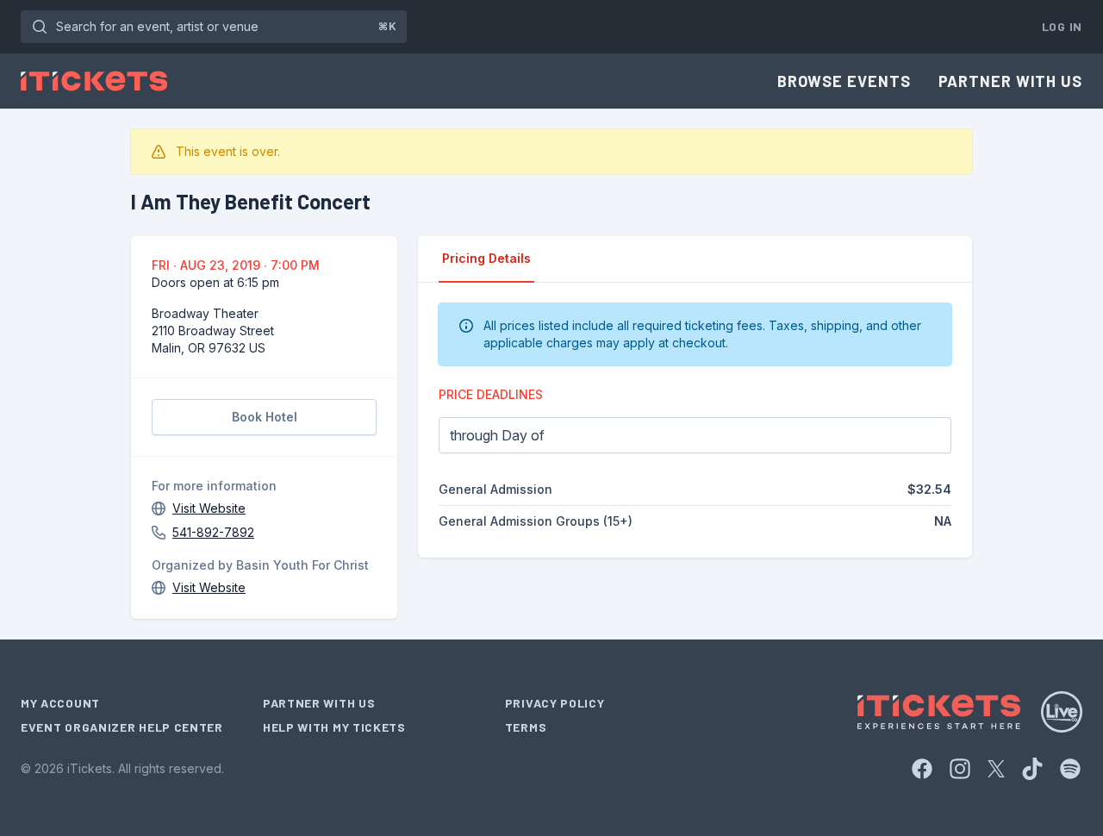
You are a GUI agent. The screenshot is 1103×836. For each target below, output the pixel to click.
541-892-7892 (213, 532)
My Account (60, 703)
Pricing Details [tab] (486, 258)
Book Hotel (264, 416)
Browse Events (844, 81)
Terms (526, 727)
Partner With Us (1010, 81)
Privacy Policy (555, 703)
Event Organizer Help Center (122, 727)
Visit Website (209, 508)
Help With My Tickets (334, 727)
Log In (1062, 26)
